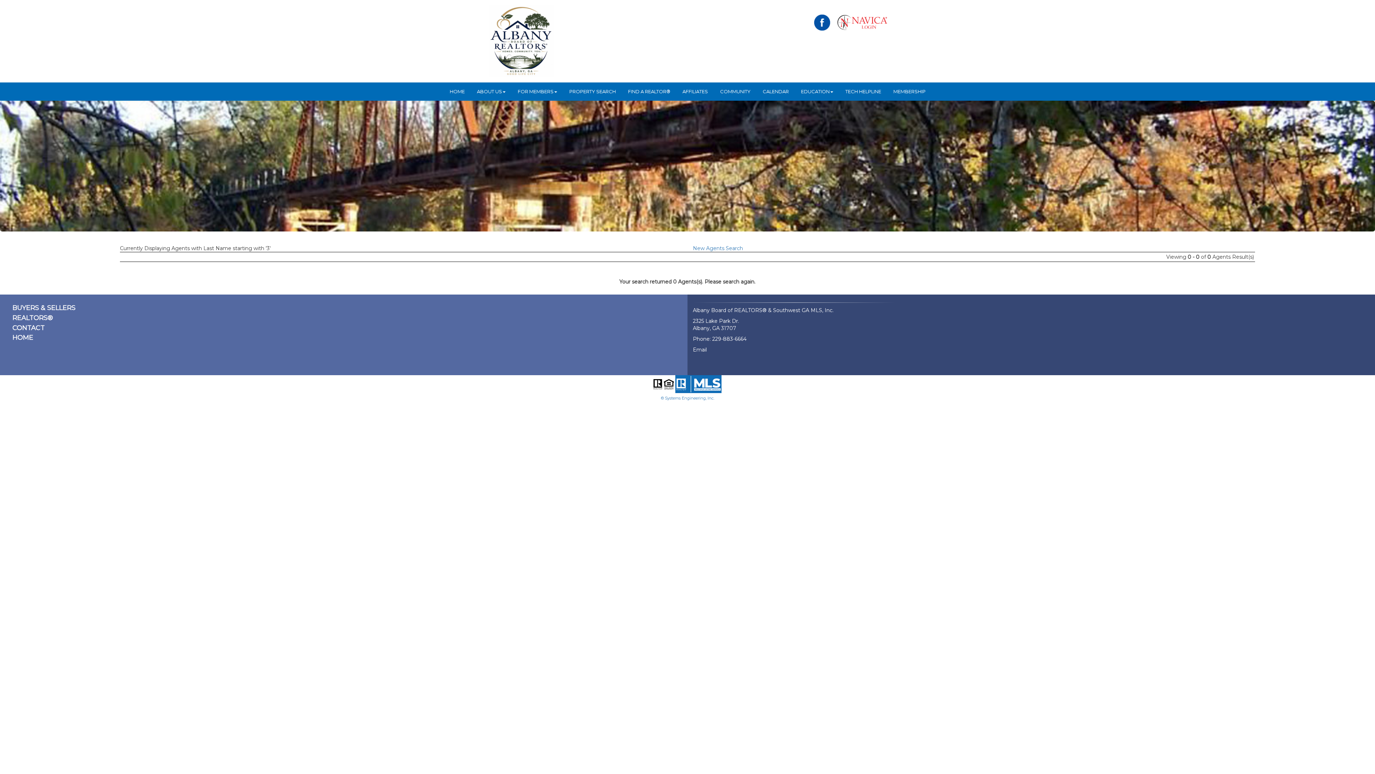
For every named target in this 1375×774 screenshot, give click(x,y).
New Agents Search (718, 248)
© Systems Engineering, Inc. (687, 398)
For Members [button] (536, 91)
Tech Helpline (863, 91)
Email (700, 350)
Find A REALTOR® (649, 91)
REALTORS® (33, 318)
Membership (909, 91)
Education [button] (815, 91)
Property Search (592, 91)
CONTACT (29, 328)
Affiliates (695, 91)
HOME (457, 91)
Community (735, 91)
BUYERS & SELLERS (44, 308)
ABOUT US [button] (489, 91)
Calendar (776, 91)
